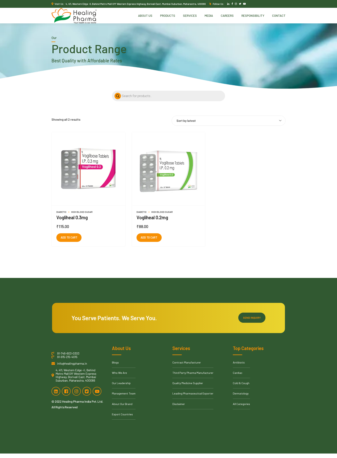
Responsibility (252, 15)
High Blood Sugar (82, 211)
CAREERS (227, 15)
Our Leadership (121, 383)
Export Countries (122, 414)
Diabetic (61, 211)
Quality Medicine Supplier (187, 383)
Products (167, 15)
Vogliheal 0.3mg (72, 217)
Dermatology (241, 393)
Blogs (115, 362)
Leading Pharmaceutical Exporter (192, 393)
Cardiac (237, 372)
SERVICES (190, 15)
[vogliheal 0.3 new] (88, 169)
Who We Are (119, 372)
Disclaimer (178, 404)
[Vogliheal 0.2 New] (168, 169)
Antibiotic (239, 362)
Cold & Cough (241, 383)
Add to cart (69, 237)
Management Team (124, 393)
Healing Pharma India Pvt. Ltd (82, 401)
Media (209, 15)
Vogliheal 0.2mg (152, 217)
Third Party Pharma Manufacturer (192, 372)
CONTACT (279, 15)
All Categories (241, 404)
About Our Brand (122, 404)
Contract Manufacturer (186, 362)
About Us (145, 15)
